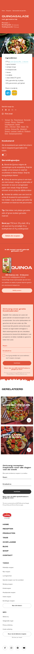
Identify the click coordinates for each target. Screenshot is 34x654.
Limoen (7, 122)
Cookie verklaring (7, 629)
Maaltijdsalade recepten (9, 592)
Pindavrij (27, 131)
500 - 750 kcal (10, 127)
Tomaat (7, 120)
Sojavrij (7, 131)
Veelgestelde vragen (8, 621)
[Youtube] (24, 648)
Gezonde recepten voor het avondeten (13, 580)
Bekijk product (17, 290)
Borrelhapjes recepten (9, 601)
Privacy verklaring (7, 625)
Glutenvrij (23, 129)
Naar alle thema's (17, 605)
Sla (27, 127)
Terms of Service (20, 374)
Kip (12, 120)
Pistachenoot (18, 120)
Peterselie (20, 122)
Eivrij (6, 134)
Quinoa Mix (15, 129)
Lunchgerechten (7, 576)
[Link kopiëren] (15, 110)
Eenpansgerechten (15, 134)
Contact (8, 555)
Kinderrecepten (7, 588)
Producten (9, 533)
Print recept (9, 113)
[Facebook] (5, 648)
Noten (23, 127)
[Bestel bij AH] (8, 92)
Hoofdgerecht (9, 124)
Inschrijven (17, 363)
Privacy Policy (10, 374)
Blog (5, 547)
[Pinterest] (17, 648)
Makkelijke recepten (8, 567)
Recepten (8, 10)
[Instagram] (11, 648)
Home (3, 10)
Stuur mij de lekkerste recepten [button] (17, 634)
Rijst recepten (6, 571)
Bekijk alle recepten (12, 236)
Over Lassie (9, 542)
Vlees (18, 127)
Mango (13, 122)
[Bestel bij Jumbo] (14, 92)
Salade (17, 124)
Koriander (27, 120)
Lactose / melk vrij (17, 131)
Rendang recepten (8, 584)
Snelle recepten (7, 596)
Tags (5, 538)
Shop (5, 551)
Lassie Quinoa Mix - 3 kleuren (19, 61)
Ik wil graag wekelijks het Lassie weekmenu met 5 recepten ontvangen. (17, 357)
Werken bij (6, 616)
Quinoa (7, 129)
